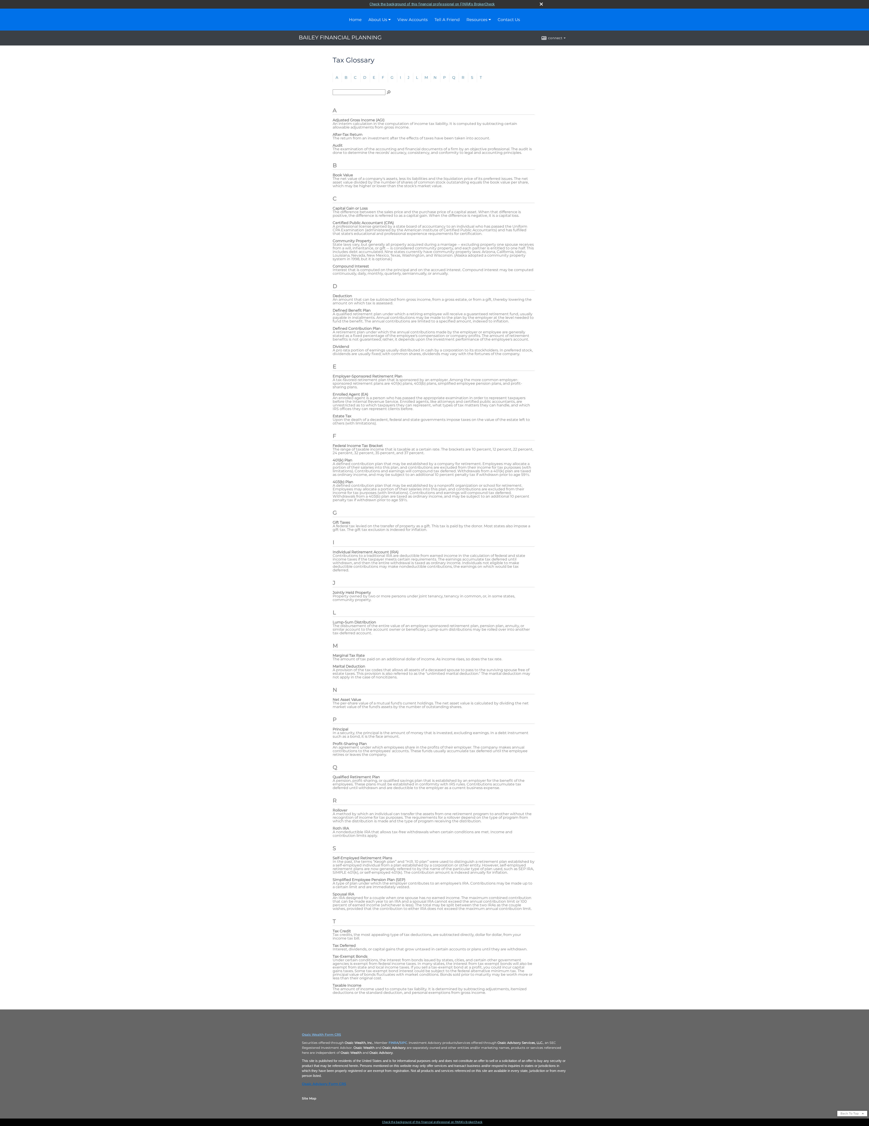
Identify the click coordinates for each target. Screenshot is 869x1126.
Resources (476, 19)
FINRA (394, 1043)
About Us (377, 19)
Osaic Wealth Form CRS (321, 1035)
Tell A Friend (447, 19)
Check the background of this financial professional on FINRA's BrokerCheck (432, 4)
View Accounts (412, 19)
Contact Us (509, 19)
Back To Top (850, 1113)
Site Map (309, 1098)
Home (355, 19)
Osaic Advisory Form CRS (324, 1084)
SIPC (403, 1043)
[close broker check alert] (541, 4)
